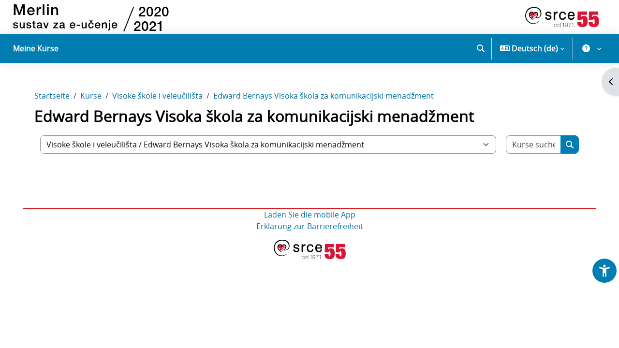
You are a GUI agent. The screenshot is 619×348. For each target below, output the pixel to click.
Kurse (91, 95)
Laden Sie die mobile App (309, 214)
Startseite (52, 95)
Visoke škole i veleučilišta (157, 95)
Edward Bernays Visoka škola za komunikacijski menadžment (323, 95)
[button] (480, 48)
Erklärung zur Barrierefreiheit (309, 226)
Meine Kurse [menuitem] (36, 48)
